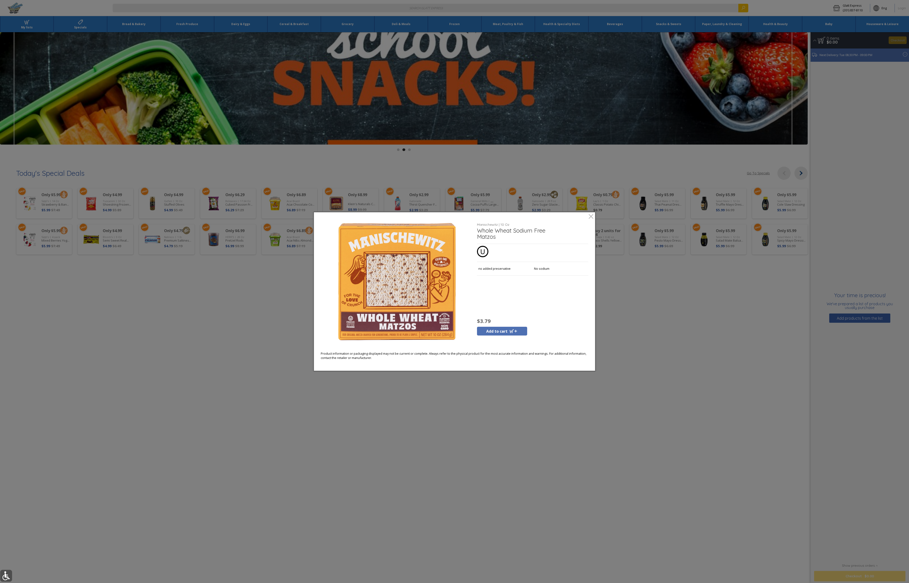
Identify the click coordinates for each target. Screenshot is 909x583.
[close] (590, 217)
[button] (397, 281)
